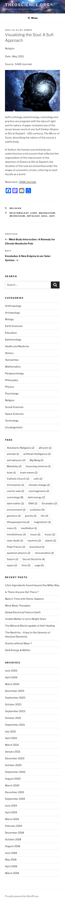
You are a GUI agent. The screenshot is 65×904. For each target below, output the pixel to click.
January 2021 (12, 751)
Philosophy (11, 380)
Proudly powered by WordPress (21, 896)
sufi (52, 216)
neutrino (34, 540)
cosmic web (15, 491)
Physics (9, 386)
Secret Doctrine (33, 559)
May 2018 (10, 859)
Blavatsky (14, 466)
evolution (37, 509)
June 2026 (11, 670)
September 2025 (15, 697)
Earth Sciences (14, 326)
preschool (37, 546)
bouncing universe (38, 466)
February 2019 (13, 825)
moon (35, 534)
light (34, 213)
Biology (9, 319)
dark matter (15, 503)
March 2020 (12, 785)
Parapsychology (14, 373)
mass (11, 528)
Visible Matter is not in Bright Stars (25, 619)
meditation (29, 528)
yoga (39, 565)
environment (16, 509)
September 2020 (15, 771)
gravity (30, 515)
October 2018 (13, 839)
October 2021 (13, 718)
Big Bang (36, 460)
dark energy (36, 497)
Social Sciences (14, 407)
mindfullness (16, 534)
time (26, 565)
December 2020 (14, 758)
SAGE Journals (27, 182)
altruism (45, 447)
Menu (34, 18)
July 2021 (10, 731)
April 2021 (11, 738)
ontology (33, 216)
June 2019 (11, 805)
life (44, 515)
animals (13, 453)
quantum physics (18, 553)
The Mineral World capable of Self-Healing (30, 625)
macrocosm (47, 213)
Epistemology (13, 339)
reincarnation (44, 553)
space (12, 565)
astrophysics (16, 460)
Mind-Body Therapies (17, 605)
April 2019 (11, 812)
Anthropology (13, 305)
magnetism (42, 522)
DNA (32, 503)
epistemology (19, 213)
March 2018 (12, 873)
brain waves (29, 472)
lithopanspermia (18, 522)
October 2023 (13, 704)
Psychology (12, 393)
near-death (15, 540)
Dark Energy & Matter (17, 650)
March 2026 (12, 684)
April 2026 (11, 677)
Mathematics (13, 366)
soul (44, 216)
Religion (16, 208)
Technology (12, 420)
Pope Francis (16, 546)
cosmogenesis (38, 491)
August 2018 (12, 846)
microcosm (17, 216)
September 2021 (15, 724)
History (9, 353)
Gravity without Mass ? (18, 643)
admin (28, 30)
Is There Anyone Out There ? (22, 592)
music (50, 534)
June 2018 (11, 853)
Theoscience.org (27, 4)
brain (11, 472)
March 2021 (12, 744)
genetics (14, 515)
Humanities (12, 359)
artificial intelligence (37, 453)
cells (38, 478)
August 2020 (12, 778)
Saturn (12, 559)
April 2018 (11, 866)
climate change (39, 485)
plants (50, 540)
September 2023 (15, 711)
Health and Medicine (17, 346)
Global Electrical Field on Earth (23, 612)
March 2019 (12, 819)
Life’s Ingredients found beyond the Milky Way (32, 585)
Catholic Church (18, 478)
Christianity (15, 485)
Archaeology (12, 312)
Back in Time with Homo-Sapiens (24, 598)
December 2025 (14, 690)
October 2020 (13, 765)
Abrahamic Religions (20, 447)
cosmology (15, 497)
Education (11, 332)
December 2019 (14, 792)
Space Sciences (14, 413)
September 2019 (15, 798)
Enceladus (49, 503)
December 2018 (14, 832)
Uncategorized (13, 427)
